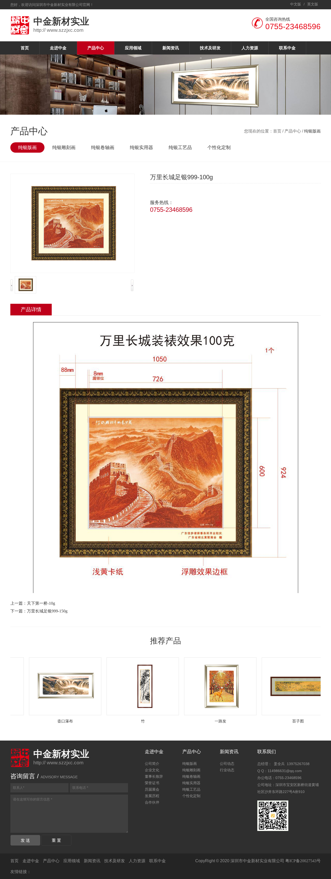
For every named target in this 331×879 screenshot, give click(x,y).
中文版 (295, 4)
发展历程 (152, 796)
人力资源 (250, 48)
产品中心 (95, 48)
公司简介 (152, 764)
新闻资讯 (170, 48)
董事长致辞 (154, 777)
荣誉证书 (152, 783)
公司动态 (227, 764)
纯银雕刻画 (64, 147)
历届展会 (152, 789)
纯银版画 (27, 147)
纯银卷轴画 (102, 147)
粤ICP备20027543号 (303, 861)
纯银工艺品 (180, 147)
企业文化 (152, 770)
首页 (25, 48)
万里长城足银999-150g (47, 611)
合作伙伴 (152, 802)
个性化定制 (219, 147)
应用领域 (133, 48)
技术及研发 (210, 48)
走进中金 (58, 48)
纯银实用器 (141, 147)
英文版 (312, 4)
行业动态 (227, 770)
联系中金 (287, 48)
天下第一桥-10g (41, 603)
